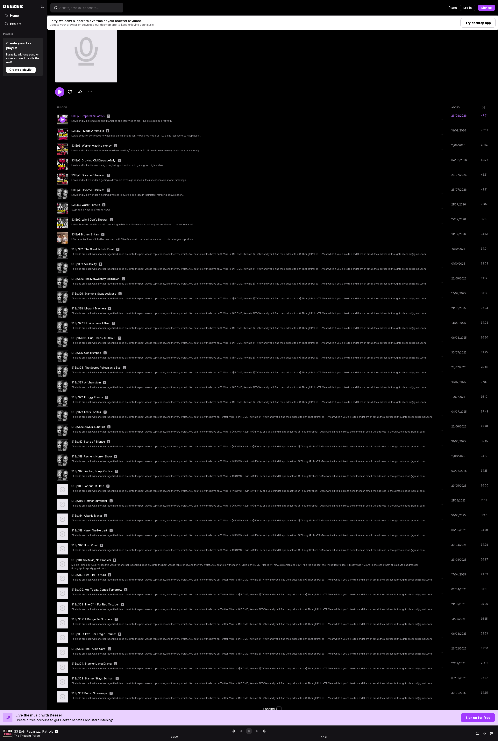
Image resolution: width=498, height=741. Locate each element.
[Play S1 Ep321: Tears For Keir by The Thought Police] (62, 415)
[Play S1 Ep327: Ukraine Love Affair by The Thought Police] (62, 327)
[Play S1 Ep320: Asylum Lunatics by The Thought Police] (62, 430)
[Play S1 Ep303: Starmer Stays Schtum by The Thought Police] (62, 682)
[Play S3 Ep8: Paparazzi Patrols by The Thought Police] (62, 119)
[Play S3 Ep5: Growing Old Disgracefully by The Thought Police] (62, 164)
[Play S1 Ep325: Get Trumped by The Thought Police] (62, 356)
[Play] (249, 731)
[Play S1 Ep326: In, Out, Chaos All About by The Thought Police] (62, 341)
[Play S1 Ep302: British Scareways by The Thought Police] (62, 697)
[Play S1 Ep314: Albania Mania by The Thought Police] (62, 519)
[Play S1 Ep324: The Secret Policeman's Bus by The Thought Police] (62, 371)
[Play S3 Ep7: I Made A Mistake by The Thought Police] (62, 134)
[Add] (70, 92)
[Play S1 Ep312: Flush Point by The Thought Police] (62, 549)
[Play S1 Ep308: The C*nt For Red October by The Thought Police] (62, 608)
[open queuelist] (478, 733)
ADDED (455, 107)
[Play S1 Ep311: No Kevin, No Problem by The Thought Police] (62, 564)
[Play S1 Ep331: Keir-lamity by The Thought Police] (62, 267)
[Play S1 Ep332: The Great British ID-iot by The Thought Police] (62, 253)
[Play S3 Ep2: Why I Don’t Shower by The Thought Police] (62, 223)
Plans (453, 8)
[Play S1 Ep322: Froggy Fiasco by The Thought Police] (62, 401)
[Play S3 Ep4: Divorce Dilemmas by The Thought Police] (62, 179)
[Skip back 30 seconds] (233, 731)
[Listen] (59, 92)
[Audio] (492, 733)
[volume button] (485, 733)
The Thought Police (27, 735)
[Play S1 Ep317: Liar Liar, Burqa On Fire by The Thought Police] (62, 475)
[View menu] (90, 92)
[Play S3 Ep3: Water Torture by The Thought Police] (62, 208)
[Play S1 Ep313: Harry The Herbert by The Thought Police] (62, 534)
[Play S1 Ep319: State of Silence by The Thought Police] (62, 445)
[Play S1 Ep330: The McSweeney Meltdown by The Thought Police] (62, 282)
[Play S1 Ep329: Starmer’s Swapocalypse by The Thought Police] (62, 297)
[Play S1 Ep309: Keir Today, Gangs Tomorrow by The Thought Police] (62, 593)
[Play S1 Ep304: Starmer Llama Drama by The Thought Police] (62, 667)
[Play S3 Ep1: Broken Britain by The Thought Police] (62, 238)
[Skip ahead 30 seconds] (264, 731)
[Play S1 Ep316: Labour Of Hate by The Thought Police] (62, 489)
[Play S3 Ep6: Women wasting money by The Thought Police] (62, 149)
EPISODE (62, 107)
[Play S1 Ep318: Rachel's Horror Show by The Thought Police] (62, 460)
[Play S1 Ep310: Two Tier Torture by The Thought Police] (62, 578)
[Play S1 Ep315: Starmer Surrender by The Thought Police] (62, 504)
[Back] (241, 731)
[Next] (257, 731)
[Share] (80, 92)
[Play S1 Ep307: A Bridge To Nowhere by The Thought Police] (62, 623)
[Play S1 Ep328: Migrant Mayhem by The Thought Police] (62, 312)
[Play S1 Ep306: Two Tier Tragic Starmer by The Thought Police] (62, 637)
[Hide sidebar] (42, 6)
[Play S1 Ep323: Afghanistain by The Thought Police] (62, 386)
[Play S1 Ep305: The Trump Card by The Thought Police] (62, 652)
